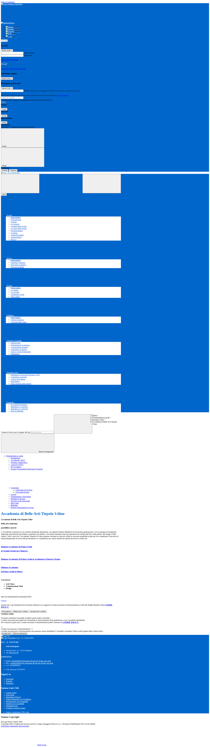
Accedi (4, 41)
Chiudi (4, 109)
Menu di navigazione (45, 452)
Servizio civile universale (20, 501)
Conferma (13, 170)
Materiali (14, 505)
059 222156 (13, 653)
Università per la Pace (24, 490)
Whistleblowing (12, 706)
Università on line (22, 492)
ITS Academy (16, 467)
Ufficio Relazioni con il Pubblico (18, 699)
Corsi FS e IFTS (17, 465)
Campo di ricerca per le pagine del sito (15, 432)
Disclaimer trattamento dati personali (15, 726)
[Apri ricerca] (102, 183)
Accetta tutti (38, 611)
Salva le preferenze (20, 633)
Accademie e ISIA (18, 460)
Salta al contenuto (8, 2)
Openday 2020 (98, 420)
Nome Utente (29, 53)
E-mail (26, 91)
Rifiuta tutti (20, 611)
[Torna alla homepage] (61, 173)
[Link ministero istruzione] (11, 4)
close (4, 194)
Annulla (4, 170)
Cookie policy (11, 693)
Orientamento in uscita (100, 417)
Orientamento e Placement (21, 497)
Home (94, 415)
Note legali (10, 695)
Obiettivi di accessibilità (15, 704)
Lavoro (13, 494)
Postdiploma (15, 458)
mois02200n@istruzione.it (31, 661)
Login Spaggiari (63, 95)
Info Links (15, 503)
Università (15, 488)
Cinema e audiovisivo (19, 462)
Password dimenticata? (9, 60)
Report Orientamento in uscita (22, 508)
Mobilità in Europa (18, 499)
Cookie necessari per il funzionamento (16, 629)
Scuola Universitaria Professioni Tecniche (27, 469)
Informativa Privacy (13, 697)
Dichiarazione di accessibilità (17, 701)
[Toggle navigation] (20, 183)
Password (27, 55)
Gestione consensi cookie (15, 708)
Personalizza (6, 611)
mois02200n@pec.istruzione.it (31, 663)
